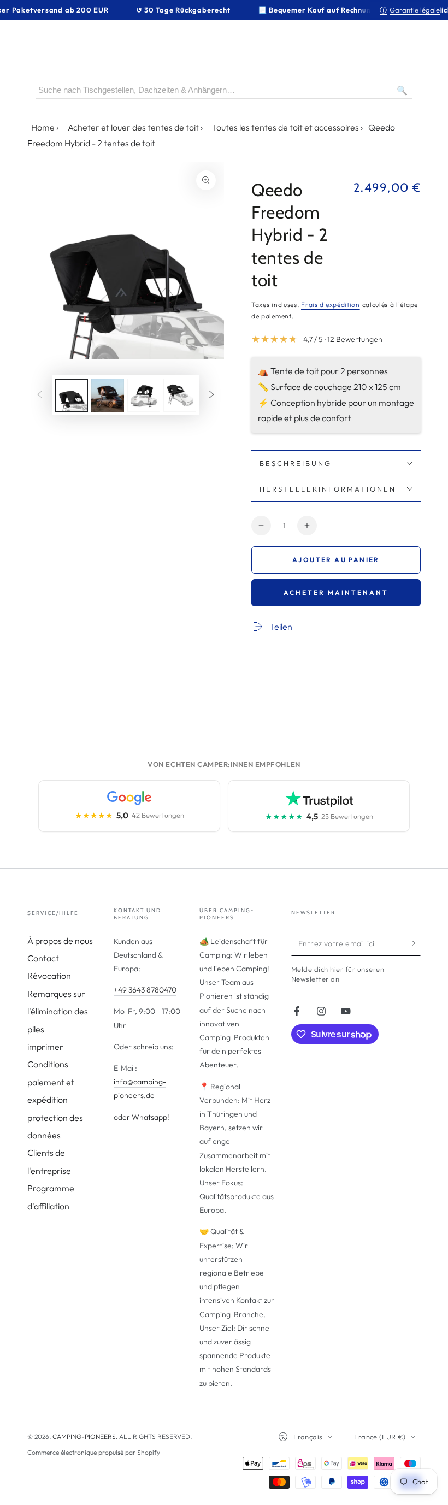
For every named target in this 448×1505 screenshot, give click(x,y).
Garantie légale (410, 9)
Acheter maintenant (336, 592)
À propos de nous (60, 940)
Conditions (47, 1064)
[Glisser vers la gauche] (40, 395)
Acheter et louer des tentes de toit (133, 127)
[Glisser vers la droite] (211, 395)
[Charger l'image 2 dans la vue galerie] (107, 395)
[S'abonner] (414, 943)
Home (43, 127)
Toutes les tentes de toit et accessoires (285, 127)
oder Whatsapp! (141, 1117)
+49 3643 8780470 (145, 990)
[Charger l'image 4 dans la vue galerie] (179, 395)
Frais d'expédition (330, 304)
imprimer (45, 1046)
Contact (43, 958)
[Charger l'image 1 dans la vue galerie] (71, 395)
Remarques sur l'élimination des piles (57, 1011)
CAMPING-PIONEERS (84, 1436)
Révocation (49, 975)
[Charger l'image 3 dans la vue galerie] (143, 395)
